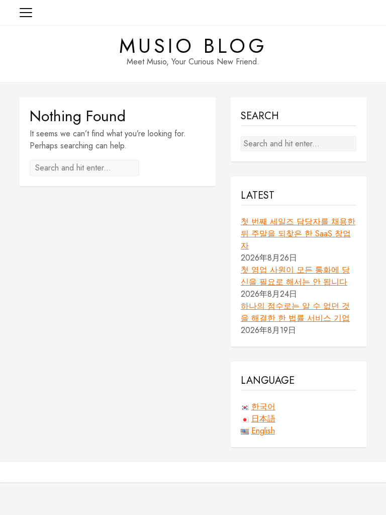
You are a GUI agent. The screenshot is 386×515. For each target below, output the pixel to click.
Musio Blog (193, 46)
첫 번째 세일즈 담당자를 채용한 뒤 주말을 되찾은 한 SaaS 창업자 (298, 233)
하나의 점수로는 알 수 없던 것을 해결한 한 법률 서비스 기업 (295, 312)
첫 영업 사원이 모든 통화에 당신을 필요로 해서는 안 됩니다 (295, 276)
